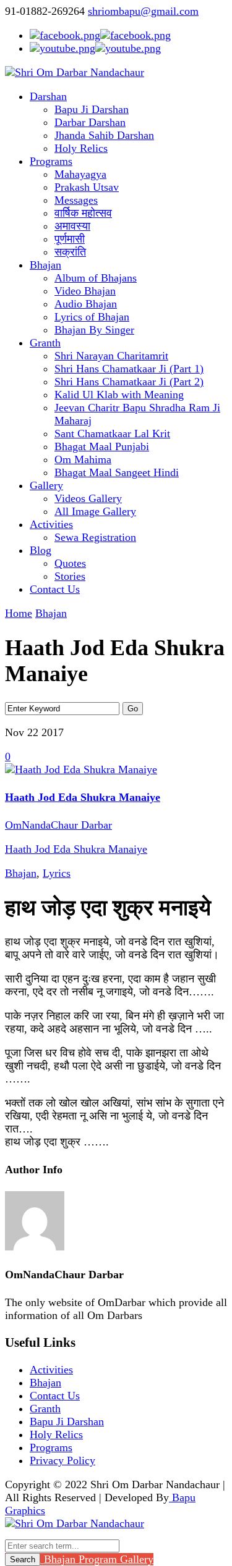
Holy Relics (81, 148)
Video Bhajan (85, 291)
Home (18, 613)
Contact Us (55, 589)
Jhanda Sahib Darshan (104, 135)
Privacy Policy (62, 1460)
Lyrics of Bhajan (91, 317)
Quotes (70, 563)
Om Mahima (82, 459)
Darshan (48, 96)
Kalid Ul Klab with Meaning (119, 394)
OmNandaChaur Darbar (58, 825)
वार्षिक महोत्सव (83, 213)
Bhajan (45, 265)
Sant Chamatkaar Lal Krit (112, 433)
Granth (45, 343)
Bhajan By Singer (94, 330)
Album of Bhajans (95, 278)
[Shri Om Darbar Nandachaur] (74, 72)
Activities (51, 524)
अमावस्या (72, 226)
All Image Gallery (95, 511)
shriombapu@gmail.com (143, 11)
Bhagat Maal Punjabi (101, 446)
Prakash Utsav (86, 187)
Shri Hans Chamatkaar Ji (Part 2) (129, 381)
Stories (69, 576)
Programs (51, 161)
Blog (40, 550)
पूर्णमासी (69, 239)
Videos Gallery (88, 498)
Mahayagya (80, 174)
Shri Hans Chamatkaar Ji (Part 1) (129, 368)
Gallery (46, 485)
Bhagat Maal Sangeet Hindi (116, 472)
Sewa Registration (95, 537)
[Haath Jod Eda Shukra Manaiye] (81, 769)
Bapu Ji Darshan (91, 109)
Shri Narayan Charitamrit (111, 356)
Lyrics (57, 873)
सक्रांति (70, 252)
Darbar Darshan (90, 122)
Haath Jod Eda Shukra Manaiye (82, 797)
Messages (76, 200)
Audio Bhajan (85, 304)
